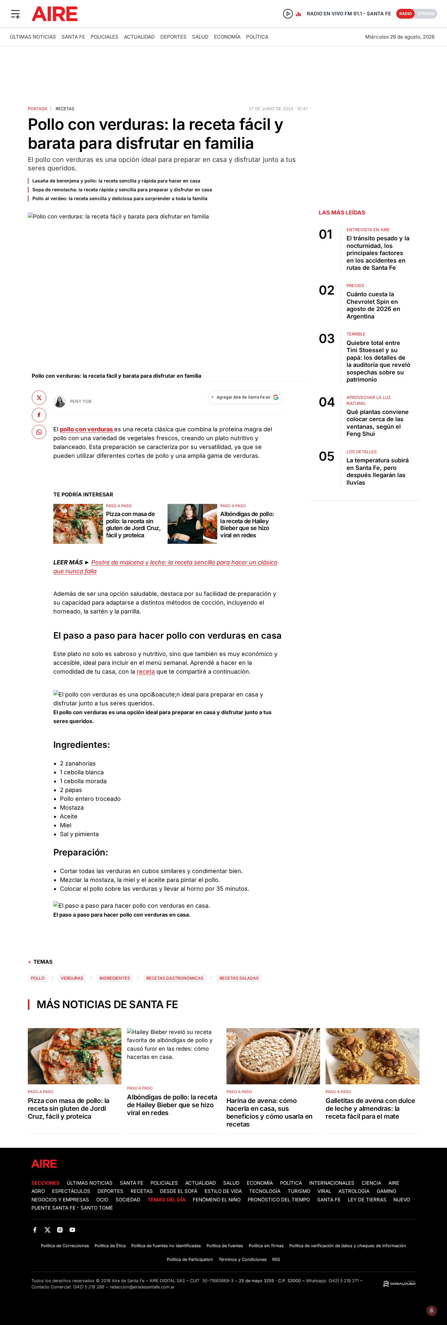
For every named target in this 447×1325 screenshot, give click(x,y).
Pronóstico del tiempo (279, 1200)
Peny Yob (80, 401)
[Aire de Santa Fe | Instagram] (60, 1229)
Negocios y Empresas (60, 1200)
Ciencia (371, 1183)
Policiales (104, 37)
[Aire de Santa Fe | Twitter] (47, 1229)
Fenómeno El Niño (217, 1200)
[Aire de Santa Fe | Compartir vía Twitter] (39, 397)
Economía (227, 37)
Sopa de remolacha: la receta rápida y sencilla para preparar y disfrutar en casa (122, 189)
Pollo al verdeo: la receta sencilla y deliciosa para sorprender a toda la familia (119, 198)
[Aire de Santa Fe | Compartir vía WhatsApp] (39, 432)
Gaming (386, 1191)
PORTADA (37, 108)
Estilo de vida (223, 1191)
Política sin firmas (266, 1245)
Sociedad (128, 1200)
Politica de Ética (110, 1245)
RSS (276, 1259)
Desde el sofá (178, 1191)
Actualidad (139, 37)
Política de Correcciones (65, 1245)
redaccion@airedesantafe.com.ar (142, 1286)
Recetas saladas (239, 978)
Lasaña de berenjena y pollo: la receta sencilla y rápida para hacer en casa (116, 180)
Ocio (102, 1200)
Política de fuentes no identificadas (166, 1245)
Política (257, 37)
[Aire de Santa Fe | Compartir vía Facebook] (39, 414)
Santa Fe (73, 37)
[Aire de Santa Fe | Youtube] (72, 1229)
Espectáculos (71, 1191)
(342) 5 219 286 (88, 1286)
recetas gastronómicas (174, 978)
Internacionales (331, 1183)
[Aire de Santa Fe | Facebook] (34, 1229)
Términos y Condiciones (243, 1259)
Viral (324, 1191)
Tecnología (264, 1191)
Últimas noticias (33, 37)
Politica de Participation (190, 1259)
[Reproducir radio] (288, 14)
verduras (72, 978)
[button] (15, 13)
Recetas (65, 108)
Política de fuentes (224, 1245)
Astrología (353, 1191)
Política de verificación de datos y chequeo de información (347, 1245)
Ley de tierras (368, 1200)
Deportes (173, 37)
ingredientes (114, 978)
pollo (38, 978)
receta (146, 671)
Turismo (299, 1191)
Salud (200, 37)
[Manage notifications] (431, 1310)
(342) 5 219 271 (344, 1280)
